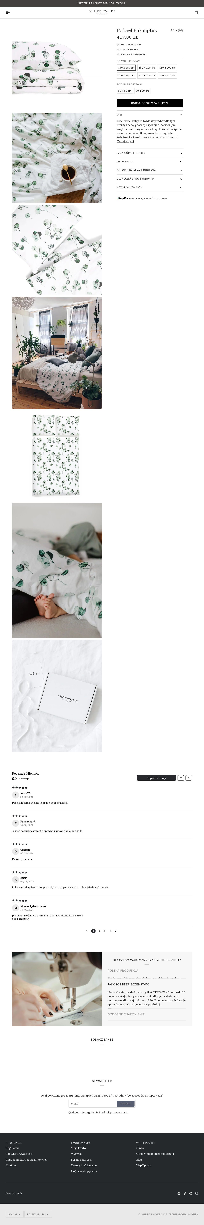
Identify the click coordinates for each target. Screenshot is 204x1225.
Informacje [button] (14, 1142)
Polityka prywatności (19, 1154)
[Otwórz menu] (10, 12)
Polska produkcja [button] (123, 970)
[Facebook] (179, 1193)
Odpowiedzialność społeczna (155, 1154)
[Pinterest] (190, 1193)
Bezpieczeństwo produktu (135, 178)
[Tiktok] (185, 1193)
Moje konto (78, 1148)
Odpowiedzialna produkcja (136, 170)
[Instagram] (196, 1193)
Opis (120, 114)
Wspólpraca (143, 1165)
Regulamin (13, 1148)
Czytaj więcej (125, 141)
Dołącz (125, 1103)
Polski (12, 1214)
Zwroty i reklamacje (84, 1165)
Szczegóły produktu (131, 153)
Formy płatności (81, 1159)
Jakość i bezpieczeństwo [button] (128, 982)
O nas (140, 1148)
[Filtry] (181, 778)
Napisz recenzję (157, 778)
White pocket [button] (145, 1142)
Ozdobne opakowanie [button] (126, 1014)
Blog (139, 1159)
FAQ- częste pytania (84, 1171)
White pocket (151, 1214)
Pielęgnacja (125, 161)
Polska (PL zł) (36, 1214)
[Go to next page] (116, 931)
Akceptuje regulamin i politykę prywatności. (99, 1112)
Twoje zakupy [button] (80, 1142)
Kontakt (11, 1165)
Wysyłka (76, 1154)
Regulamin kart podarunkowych (26, 1159)
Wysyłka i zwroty (129, 187)
